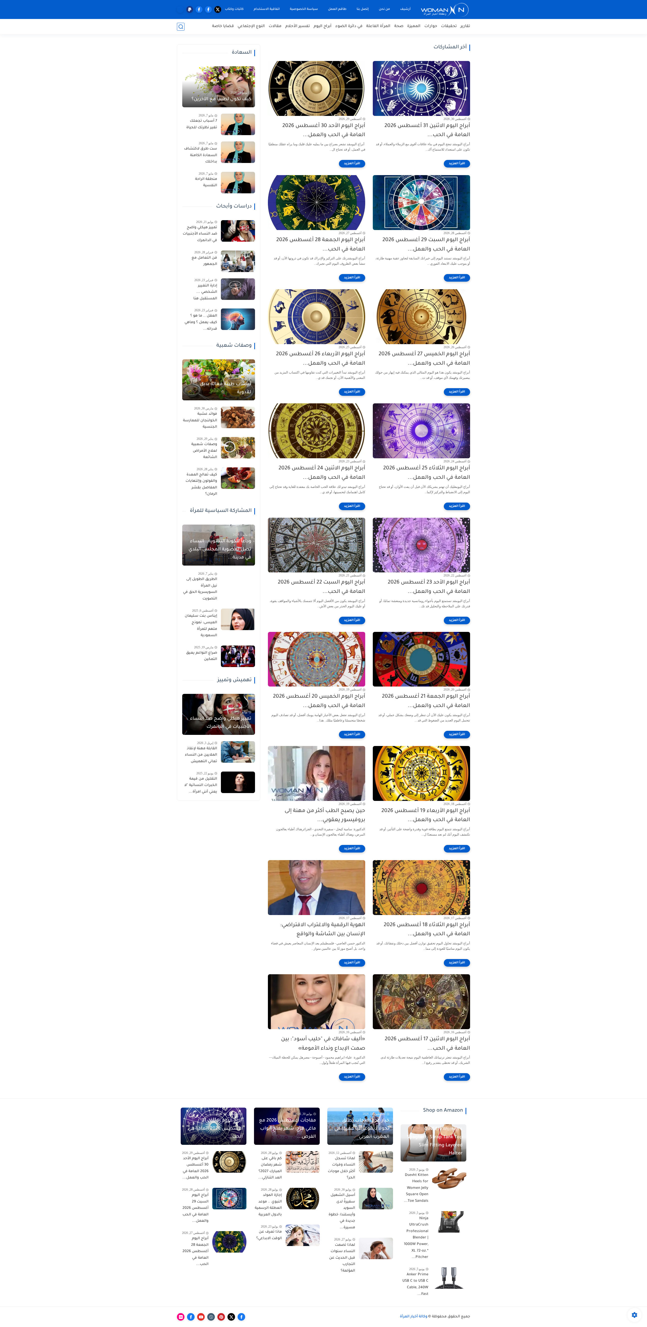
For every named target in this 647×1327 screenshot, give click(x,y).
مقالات (275, 26)
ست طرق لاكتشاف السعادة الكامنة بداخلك (200, 155)
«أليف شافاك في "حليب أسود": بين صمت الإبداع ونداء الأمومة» (323, 1044)
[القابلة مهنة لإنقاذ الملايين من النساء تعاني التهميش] (238, 752)
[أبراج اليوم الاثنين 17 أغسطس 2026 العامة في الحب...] (421, 1001)
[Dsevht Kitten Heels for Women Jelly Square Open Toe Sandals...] (449, 1178)
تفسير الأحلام (297, 26)
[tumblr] (211, 1317)
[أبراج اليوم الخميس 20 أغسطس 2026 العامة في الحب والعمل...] (316, 659)
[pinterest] (221, 1317)
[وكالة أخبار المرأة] (445, 9)
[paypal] (189, 9)
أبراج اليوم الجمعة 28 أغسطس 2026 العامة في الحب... (320, 245)
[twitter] (217, 9)
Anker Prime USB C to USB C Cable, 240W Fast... (415, 1284)
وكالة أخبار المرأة (413, 1317)
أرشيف (405, 9)
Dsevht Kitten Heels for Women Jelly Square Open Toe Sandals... (416, 1188)
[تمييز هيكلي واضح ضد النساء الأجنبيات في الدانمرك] (238, 231)
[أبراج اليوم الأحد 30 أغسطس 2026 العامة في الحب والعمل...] (316, 88)
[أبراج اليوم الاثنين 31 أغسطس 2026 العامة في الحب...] (421, 88)
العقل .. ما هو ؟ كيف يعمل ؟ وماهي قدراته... (200, 322)
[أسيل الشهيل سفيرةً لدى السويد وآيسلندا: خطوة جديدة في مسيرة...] (376, 1198)
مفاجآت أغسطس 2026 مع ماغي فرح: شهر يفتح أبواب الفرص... (287, 1128)
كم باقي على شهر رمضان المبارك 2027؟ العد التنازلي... (270, 1168)
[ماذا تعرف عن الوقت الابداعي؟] (303, 1235)
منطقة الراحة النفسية (206, 182)
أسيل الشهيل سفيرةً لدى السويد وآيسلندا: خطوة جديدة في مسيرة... (342, 1211)
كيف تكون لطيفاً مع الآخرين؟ (221, 99)
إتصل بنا (363, 9)
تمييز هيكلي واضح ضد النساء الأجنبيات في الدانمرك (200, 234)
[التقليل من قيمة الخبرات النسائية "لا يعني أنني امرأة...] (238, 782)
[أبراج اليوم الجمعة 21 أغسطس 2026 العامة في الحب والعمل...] (421, 659)
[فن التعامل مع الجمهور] (238, 261)
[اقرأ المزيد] (457, 164)
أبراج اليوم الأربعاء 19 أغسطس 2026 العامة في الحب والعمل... (425, 815)
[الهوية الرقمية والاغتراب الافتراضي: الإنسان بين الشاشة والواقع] (316, 887)
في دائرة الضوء (348, 26)
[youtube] (201, 1317)
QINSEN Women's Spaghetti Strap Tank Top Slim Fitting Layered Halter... (435, 1141)
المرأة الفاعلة (378, 26)
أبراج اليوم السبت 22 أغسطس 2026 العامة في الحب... (321, 587)
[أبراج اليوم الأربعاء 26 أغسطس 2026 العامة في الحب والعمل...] (316, 316)
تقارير (465, 26)
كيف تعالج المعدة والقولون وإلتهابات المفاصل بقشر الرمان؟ (201, 484)
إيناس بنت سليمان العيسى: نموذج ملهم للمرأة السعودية (201, 626)
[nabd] (180, 9)
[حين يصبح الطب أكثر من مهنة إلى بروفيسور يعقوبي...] (316, 773)
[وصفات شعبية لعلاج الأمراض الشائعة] (238, 448)
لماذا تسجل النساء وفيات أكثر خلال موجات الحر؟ (341, 1168)
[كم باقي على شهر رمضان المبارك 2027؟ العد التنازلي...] (303, 1162)
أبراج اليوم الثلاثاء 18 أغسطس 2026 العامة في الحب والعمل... (427, 930)
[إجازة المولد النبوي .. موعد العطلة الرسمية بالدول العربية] (303, 1198)
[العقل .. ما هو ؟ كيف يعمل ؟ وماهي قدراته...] (238, 319)
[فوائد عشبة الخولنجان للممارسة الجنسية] (238, 417)
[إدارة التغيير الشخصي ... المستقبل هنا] (238, 289)
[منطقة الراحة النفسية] (238, 182)
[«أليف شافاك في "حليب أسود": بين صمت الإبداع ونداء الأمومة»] (316, 1001)
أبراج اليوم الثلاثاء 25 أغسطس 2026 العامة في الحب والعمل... (426, 473)
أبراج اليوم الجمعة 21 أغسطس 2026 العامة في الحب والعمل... (426, 701)
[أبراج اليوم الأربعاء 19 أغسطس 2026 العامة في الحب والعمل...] (421, 773)
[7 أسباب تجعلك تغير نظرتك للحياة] (238, 124)
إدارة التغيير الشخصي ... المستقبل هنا (205, 292)
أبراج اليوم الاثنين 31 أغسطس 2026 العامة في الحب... (427, 130)
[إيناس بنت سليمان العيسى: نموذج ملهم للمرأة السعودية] (238, 619)
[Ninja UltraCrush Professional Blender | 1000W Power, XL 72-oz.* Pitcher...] (449, 1222)
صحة (398, 26)
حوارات (430, 26)
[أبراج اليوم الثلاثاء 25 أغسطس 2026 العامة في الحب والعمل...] (421, 430)
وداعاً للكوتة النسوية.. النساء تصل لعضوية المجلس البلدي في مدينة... (220, 549)
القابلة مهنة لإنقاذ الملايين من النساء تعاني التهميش (201, 755)
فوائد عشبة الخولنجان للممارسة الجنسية (200, 420)
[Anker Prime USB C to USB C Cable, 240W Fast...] (449, 1278)
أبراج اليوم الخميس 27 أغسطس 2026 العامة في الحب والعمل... (424, 359)
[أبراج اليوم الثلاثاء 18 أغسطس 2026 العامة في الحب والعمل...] (421, 887)
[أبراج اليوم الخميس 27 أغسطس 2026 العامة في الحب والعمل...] (421, 316)
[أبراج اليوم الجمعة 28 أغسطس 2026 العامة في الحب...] (316, 202)
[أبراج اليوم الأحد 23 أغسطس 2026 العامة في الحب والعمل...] (421, 545)
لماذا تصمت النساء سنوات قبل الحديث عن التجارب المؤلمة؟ (342, 1258)
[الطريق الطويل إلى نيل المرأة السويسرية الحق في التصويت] (238, 582)
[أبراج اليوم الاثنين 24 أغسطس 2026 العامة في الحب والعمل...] (316, 430)
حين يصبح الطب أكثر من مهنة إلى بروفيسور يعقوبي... (325, 815)
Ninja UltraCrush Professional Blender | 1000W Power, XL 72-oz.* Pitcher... (416, 1238)
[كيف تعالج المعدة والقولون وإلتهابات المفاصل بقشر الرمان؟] (238, 478)
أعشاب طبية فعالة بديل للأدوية (225, 388)
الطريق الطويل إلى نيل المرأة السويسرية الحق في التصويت (200, 589)
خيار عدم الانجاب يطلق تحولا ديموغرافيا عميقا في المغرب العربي (361, 1128)
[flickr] (180, 1317)
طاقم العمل (337, 9)
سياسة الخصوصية (304, 9)
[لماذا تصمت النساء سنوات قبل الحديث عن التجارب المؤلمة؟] (376, 1248)
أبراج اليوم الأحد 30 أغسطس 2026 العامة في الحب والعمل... (323, 130)
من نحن (384, 9)
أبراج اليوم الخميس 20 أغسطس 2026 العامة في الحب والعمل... (319, 701)
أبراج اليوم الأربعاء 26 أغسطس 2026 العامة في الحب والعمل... (320, 359)
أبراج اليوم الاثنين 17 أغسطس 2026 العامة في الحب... (427, 1044)
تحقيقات (449, 26)
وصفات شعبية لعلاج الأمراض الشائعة (204, 451)
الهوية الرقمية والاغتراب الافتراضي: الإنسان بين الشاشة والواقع (322, 930)
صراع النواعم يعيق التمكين (201, 656)
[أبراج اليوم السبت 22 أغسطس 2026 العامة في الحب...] (316, 545)
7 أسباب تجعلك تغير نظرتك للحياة (201, 124)
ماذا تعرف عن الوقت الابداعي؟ (269, 1235)
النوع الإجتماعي (251, 26)
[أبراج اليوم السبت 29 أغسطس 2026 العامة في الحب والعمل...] (421, 202)
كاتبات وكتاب (234, 9)
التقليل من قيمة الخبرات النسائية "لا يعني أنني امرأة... (200, 785)
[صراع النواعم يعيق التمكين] (238, 656)
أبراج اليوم (323, 26)
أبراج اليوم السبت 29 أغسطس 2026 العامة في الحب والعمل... (426, 245)
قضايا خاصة (223, 26)
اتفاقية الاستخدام (267, 9)
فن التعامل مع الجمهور (204, 261)
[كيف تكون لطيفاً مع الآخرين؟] (218, 86)
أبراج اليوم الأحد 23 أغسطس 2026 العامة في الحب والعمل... (429, 587)
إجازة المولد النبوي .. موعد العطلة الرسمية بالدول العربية (268, 1205)
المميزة (414, 26)
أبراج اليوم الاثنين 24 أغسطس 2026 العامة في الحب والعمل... (322, 473)
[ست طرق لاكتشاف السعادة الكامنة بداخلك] (238, 152)
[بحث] (180, 27)
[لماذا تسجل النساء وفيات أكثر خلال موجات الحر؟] (376, 1162)
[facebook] (208, 9)
